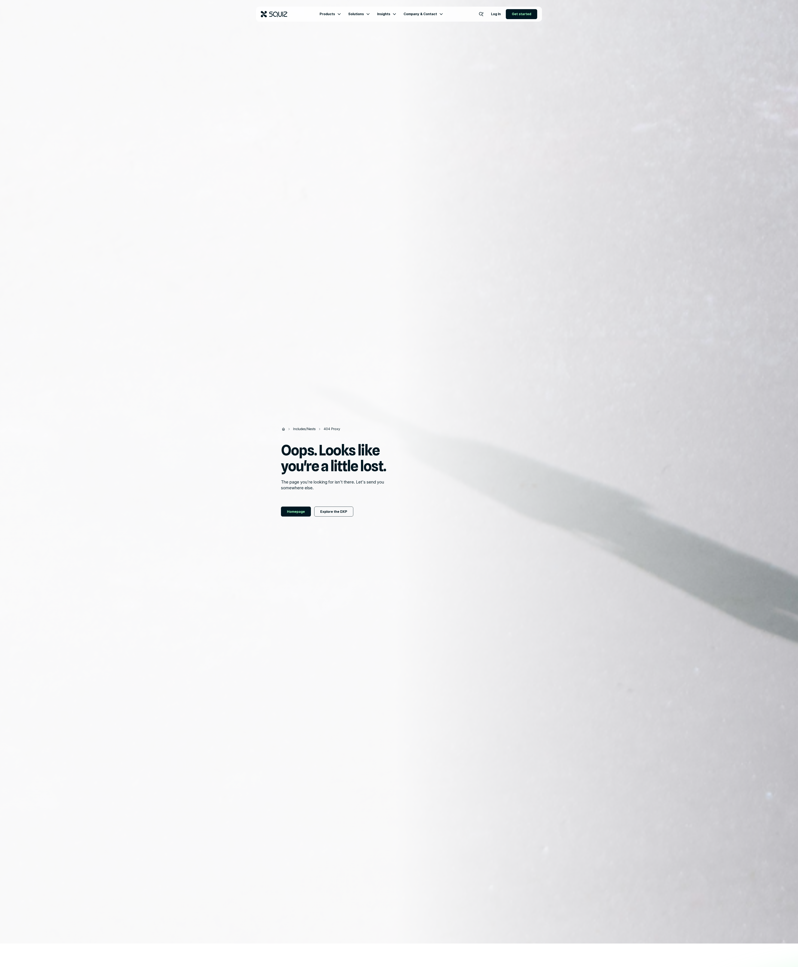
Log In (496, 14)
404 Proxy (332, 429)
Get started (521, 14)
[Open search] (481, 14)
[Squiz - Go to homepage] (274, 14)
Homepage (296, 511)
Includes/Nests (304, 429)
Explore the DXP (333, 511)
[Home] (283, 429)
